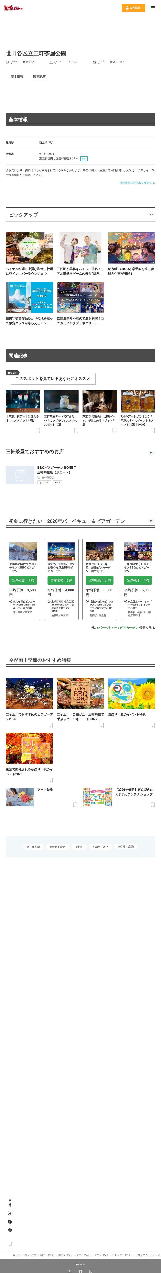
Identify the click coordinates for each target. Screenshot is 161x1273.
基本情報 (18, 119)
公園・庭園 (127, 846)
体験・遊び (101, 847)
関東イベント (66, 1255)
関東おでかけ (47, 1255)
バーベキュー (108, 627)
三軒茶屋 (34, 847)
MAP (84, 158)
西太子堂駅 (58, 847)
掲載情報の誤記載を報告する (137, 182)
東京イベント (102, 1255)
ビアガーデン (129, 627)
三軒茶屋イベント (144, 1255)
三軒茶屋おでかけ (122, 1255)
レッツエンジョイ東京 (25, 1255)
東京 (80, 847)
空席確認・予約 (23, 580)
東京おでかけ (84, 1255)
